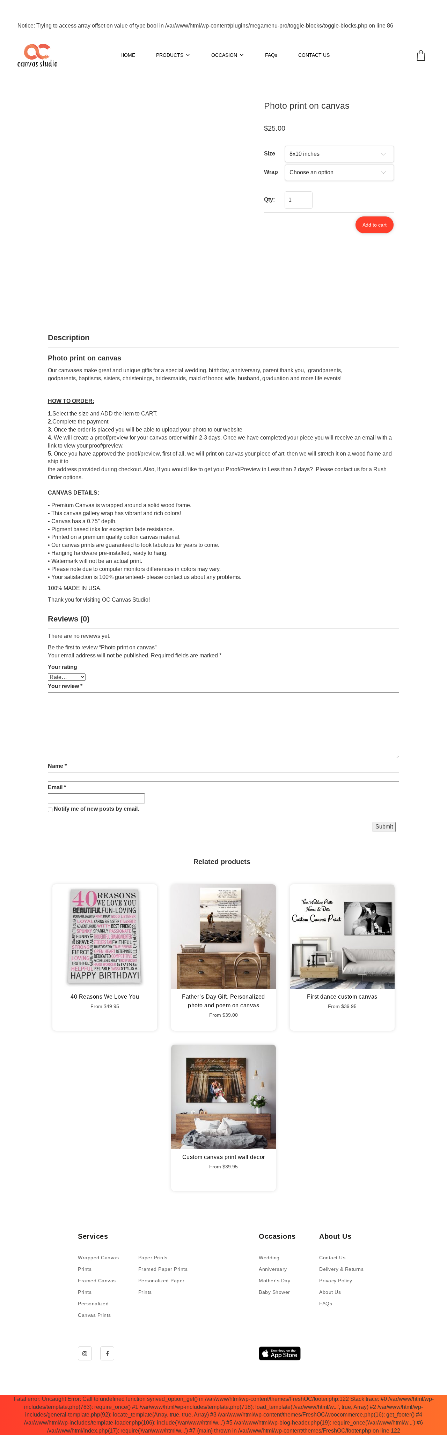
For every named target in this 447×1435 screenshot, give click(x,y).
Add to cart (374, 225)
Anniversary (273, 1269)
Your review (65, 686)
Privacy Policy (335, 1280)
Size (269, 154)
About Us (330, 1292)
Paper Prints (153, 1257)
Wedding (269, 1257)
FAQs (271, 55)
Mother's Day (274, 1280)
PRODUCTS (169, 55)
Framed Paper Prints (163, 1269)
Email (57, 787)
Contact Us (332, 1257)
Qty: (269, 200)
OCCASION (224, 55)
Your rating (62, 667)
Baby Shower (274, 1292)
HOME (127, 55)
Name (57, 766)
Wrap (271, 172)
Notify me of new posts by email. (96, 809)
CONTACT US (314, 55)
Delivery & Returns (341, 1269)
